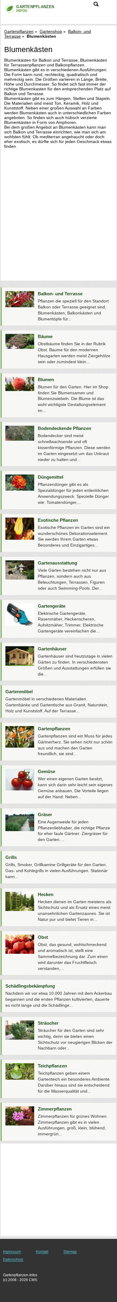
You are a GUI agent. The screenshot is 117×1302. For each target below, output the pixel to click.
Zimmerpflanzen (55, 1108)
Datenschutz (13, 1259)
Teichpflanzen (52, 1065)
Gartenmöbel (19, 691)
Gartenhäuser (52, 648)
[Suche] (96, 4)
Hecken (45, 894)
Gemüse (46, 771)
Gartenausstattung (57, 562)
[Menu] (108, 7)
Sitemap (70, 1252)
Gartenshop (51, 31)
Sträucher (48, 1023)
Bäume (45, 336)
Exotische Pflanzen (58, 520)
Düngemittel (50, 477)
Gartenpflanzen (19, 31)
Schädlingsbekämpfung (30, 985)
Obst (43, 937)
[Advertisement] (58, 212)
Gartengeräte (51, 606)
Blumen (46, 379)
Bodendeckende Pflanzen (64, 428)
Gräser (45, 814)
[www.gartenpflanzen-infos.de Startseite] (28, 9)
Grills (11, 857)
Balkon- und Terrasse (60, 293)
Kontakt (42, 1252)
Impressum (12, 1252)
